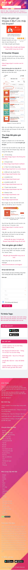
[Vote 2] (20, 38)
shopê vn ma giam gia (14, 547)
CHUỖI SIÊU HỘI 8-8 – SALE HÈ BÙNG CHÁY (12, 416)
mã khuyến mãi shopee (18, 538)
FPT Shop (4, 487)
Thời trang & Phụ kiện (7, 451)
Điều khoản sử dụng (7, 503)
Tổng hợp (4, 465)
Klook (3, 485)
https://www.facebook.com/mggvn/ (12, 264)
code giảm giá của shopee (6, 526)
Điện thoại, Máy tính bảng (8, 434)
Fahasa (4, 493)
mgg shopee (24, 533)
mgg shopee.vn (4, 535)
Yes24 (3, 483)
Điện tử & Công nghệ (7, 432)
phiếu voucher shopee (22, 540)
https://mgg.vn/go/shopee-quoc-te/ (12, 184)
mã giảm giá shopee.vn (12, 537)
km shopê (17, 531)
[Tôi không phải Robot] (11, 302)
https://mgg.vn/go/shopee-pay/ (11, 179)
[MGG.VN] (8, 3)
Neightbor (4, 513)
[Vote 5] (25, 38)
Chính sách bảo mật (7, 501)
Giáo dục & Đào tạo (7, 457)
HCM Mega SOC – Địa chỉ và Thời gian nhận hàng (13, 414)
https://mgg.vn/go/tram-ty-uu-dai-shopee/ (14, 169)
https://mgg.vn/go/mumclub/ (10, 199)
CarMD (4, 511)
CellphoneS (5, 491)
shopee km (10, 544)
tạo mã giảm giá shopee (13, 549)
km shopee (8, 531)
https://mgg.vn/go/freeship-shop (11, 174)
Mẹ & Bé (4, 444)
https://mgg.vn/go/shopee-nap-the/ (12, 189)
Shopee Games (6, 507)
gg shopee (19, 528)
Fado (3, 489)
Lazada (4, 479)
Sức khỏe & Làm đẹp (7, 448)
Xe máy (4, 463)
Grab (3, 495)
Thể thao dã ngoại (6, 461)
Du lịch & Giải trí (6, 453)
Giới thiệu (4, 497)
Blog (3, 499)
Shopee (4, 475)
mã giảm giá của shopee (19, 535)
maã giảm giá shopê (8, 533)
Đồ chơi (4, 446)
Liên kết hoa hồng (6, 509)
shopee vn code (4, 546)
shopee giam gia (4, 544)
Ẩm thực (4, 430)
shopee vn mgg (4, 547)
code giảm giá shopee (16, 526)
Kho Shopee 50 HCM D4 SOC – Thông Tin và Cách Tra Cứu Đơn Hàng (13, 410)
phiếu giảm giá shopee (13, 540)
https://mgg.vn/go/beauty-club (10, 194)
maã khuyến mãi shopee (16, 533)
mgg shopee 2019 (11, 535)
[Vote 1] (18, 38)
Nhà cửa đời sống (6, 438)
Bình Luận (4, 277)
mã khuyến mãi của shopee (9, 538)
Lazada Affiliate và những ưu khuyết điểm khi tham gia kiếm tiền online (13, 419)
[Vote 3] (22, 38)
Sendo (3, 477)
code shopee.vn (14, 528)
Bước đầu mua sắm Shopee (8, 317)
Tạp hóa (4, 442)
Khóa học (4, 454)
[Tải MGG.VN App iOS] (14, 334)
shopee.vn (14, 542)
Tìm (23, 7)
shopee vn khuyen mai (19, 546)
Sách (3, 459)
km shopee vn (12, 531)
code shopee (8, 528)
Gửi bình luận (6, 306)
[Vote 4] (23, 38)
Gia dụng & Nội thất (7, 440)
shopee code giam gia (20, 542)
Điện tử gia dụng (6, 436)
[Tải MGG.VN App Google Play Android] (14, 330)
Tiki (3, 481)
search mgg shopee (5, 542)
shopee (10, 542)
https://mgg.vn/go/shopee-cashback (14, 164)
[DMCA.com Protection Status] (5, 516)
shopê (9, 547)
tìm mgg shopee (22, 547)
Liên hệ (4, 505)
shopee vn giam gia (11, 546)
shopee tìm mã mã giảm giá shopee (19, 544)
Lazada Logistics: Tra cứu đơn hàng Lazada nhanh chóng (13, 406)
